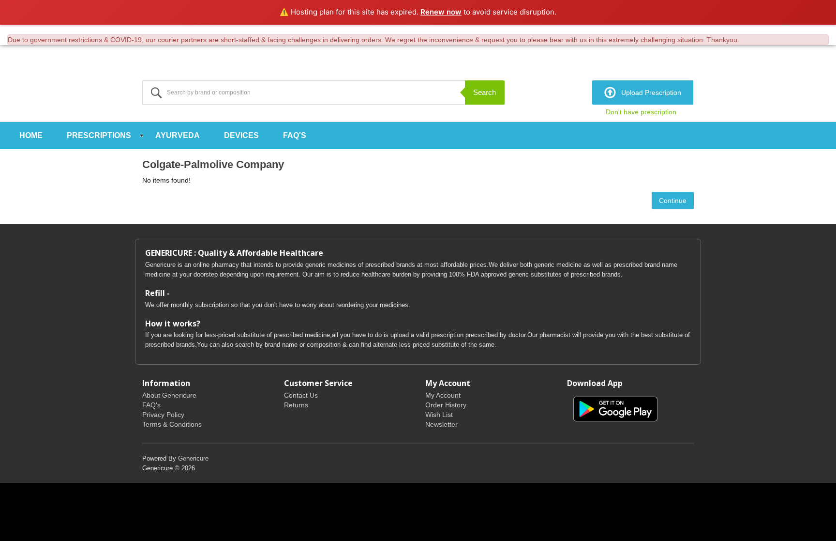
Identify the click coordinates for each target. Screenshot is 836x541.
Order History (445, 405)
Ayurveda (177, 135)
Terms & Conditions (172, 424)
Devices (241, 135)
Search (484, 92)
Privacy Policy (163, 414)
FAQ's (294, 135)
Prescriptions (99, 135)
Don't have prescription (641, 112)
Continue (673, 200)
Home (31, 135)
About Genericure (169, 395)
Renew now (441, 11)
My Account (443, 395)
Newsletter (441, 424)
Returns (296, 405)
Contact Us (301, 395)
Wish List (439, 414)
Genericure (193, 458)
